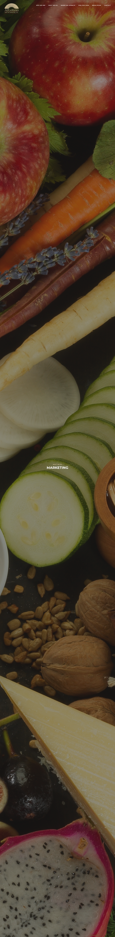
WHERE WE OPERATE (68, 5)
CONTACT (107, 5)
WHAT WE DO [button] (53, 5)
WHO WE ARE (40, 5)
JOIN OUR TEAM (83, 5)
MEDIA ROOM (96, 5)
